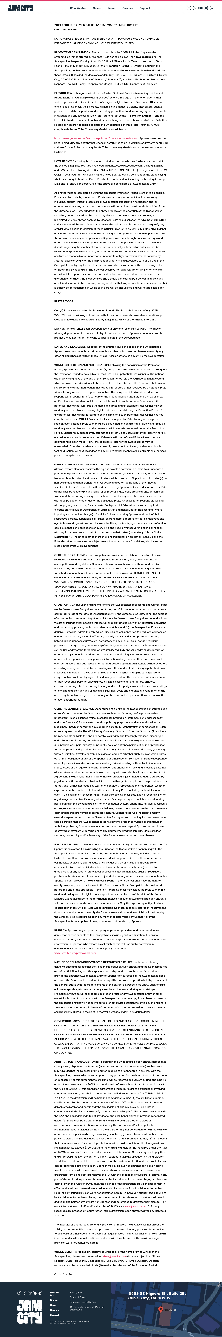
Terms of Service (78, 1297)
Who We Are (78, 8)
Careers (127, 8)
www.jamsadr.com (135, 1206)
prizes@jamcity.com (114, 1256)
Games (97, 8)
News (112, 8)
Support (145, 8)
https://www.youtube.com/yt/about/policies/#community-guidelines (96, 138)
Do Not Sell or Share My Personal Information (87, 1308)
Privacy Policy (77, 1292)
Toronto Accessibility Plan (83, 1302)
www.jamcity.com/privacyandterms (75, 952)
